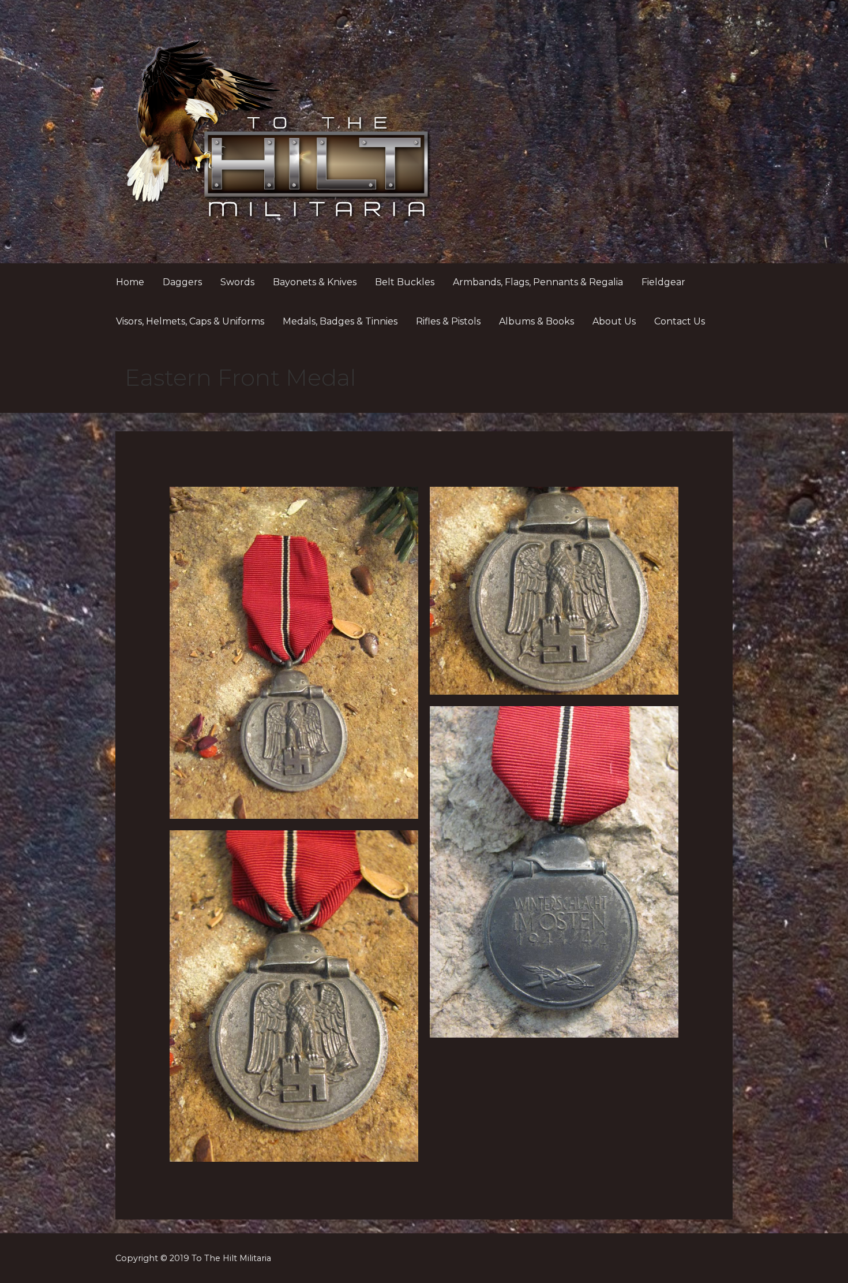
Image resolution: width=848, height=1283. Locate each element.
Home (130, 282)
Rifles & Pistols (448, 321)
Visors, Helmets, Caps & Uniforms (190, 321)
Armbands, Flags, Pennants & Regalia (538, 282)
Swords (237, 282)
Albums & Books (536, 321)
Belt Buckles (404, 282)
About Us (614, 321)
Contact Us (679, 321)
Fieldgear (663, 282)
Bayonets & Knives (315, 282)
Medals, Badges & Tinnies (340, 321)
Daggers (182, 282)
